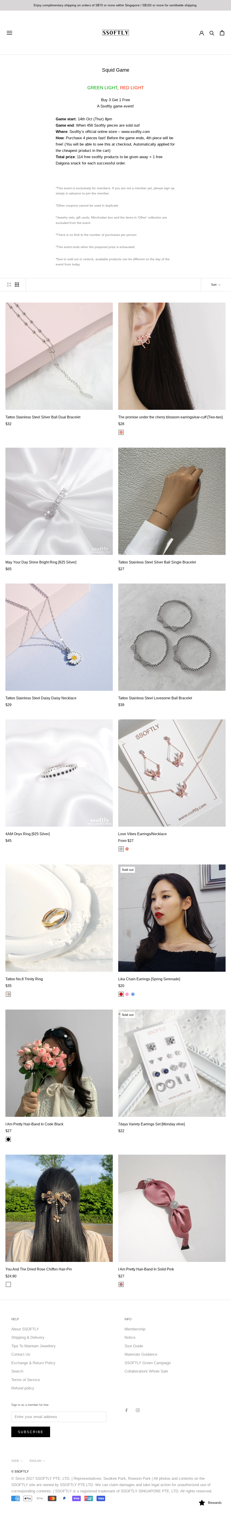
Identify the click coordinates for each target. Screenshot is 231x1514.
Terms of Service (25, 1380)
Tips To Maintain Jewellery (33, 1346)
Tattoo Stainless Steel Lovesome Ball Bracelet (155, 698)
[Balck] (8, 1284)
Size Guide (134, 1346)
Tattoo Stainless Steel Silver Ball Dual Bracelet (42, 417)
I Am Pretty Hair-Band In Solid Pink (146, 1269)
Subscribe (31, 1432)
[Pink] (127, 994)
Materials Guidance (141, 1354)
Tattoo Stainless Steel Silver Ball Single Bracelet (157, 562)
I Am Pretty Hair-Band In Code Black (34, 1124)
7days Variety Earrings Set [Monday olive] (151, 1124)
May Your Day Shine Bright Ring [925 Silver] (40, 562)
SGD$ (15, 1460)
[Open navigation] (9, 33)
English (36, 1460)
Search (17, 1371)
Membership (135, 1329)
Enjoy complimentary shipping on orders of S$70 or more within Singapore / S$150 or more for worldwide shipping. (115, 5)
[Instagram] (138, 1410)
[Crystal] (139, 994)
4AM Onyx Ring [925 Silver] (27, 834)
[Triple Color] (8, 994)
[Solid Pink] (121, 1284)
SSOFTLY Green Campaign (148, 1363)
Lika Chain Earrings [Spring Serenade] (149, 979)
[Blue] (133, 994)
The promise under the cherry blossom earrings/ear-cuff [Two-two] (170, 417)
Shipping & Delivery (27, 1337)
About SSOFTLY (25, 1329)
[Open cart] (222, 32)
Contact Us (20, 1354)
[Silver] (121, 849)
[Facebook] (126, 1410)
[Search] (212, 32)
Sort (214, 284)
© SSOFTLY (20, 1471)
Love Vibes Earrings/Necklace (142, 834)
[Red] (121, 994)
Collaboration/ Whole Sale (146, 1371)
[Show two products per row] (9, 284)
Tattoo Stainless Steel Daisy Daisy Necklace (40, 698)
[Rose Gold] (121, 432)
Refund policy (22, 1388)
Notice (130, 1337)
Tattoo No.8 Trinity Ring (24, 979)
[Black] (8, 1139)
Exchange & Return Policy (33, 1363)
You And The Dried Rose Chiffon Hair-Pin (38, 1269)
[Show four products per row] (17, 284)
